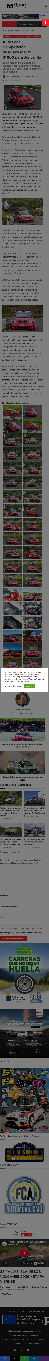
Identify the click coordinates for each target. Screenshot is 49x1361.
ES (46, 3)
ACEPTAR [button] (30, 686)
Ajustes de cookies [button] (13, 686)
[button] (45, 22)
